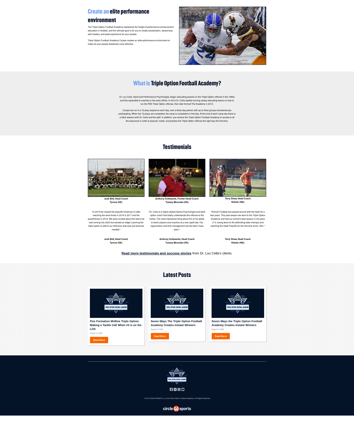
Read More (99, 340)
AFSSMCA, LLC (160, 398)
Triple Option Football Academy (182, 398)
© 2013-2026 (149, 398)
